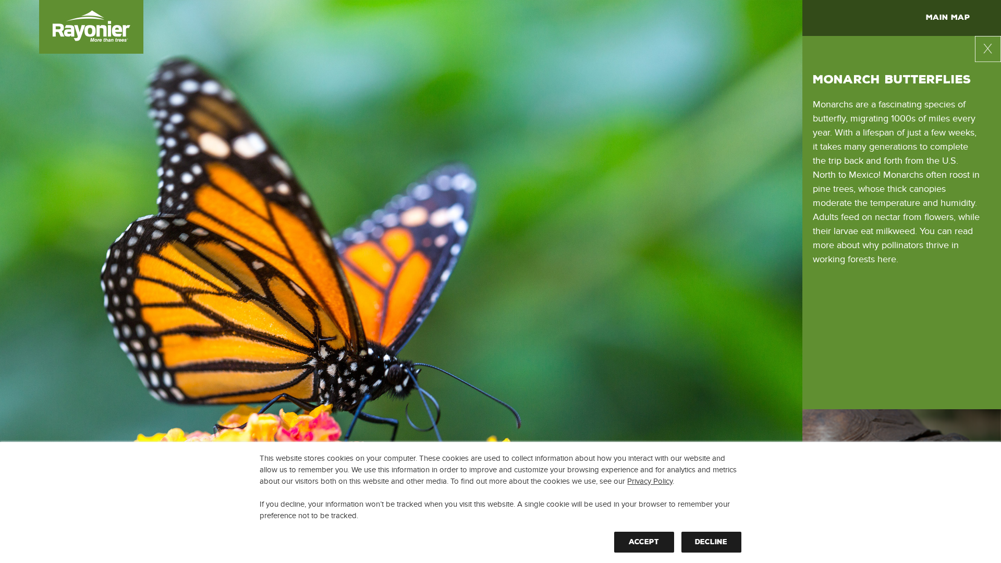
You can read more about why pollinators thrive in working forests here (893, 245)
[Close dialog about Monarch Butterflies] (988, 49)
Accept (644, 542)
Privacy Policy (650, 481)
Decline (711, 542)
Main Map (948, 17)
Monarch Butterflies (892, 79)
